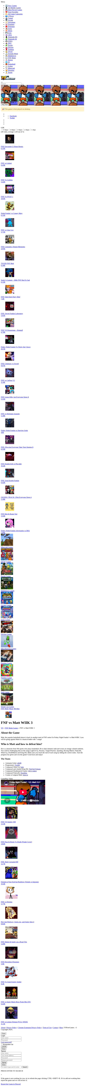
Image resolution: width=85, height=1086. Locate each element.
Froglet (17, 765)
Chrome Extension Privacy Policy (30, 1028)
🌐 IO (7, 62)
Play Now (5, 104)
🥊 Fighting (9, 49)
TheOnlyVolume (35, 769)
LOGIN (4, 1046)
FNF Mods (5, 709)
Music (11, 709)
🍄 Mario (8, 31)
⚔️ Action (9, 66)
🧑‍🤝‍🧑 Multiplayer (10, 56)
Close (3, 1033)
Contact (55, 1028)
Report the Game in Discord (11, 1084)
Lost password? (6, 1042)
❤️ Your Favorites (11, 12)
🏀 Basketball (10, 64)
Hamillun (24, 773)
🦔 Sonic (8, 29)
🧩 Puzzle (9, 45)
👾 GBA (8, 35)
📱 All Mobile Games (13, 8)
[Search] (2, 82)
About (3, 1028)
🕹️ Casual (9, 18)
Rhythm (16, 709)
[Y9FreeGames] (8, 80)
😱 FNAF (9, 52)
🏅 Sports (8, 72)
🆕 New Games (11, 6)
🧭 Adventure (10, 22)
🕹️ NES (8, 43)
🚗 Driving (9, 47)
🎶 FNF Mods (10, 58)
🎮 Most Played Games (13, 10)
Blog (61, 1028)
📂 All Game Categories (14, 14)
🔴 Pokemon (10, 26)
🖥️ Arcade (9, 20)
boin (22, 767)
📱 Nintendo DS (11, 37)
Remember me (8, 1044)
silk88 (19, 763)
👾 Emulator (9, 24)
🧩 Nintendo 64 (11, 39)
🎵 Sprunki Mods (11, 54)
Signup (4, 1062)
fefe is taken (32, 771)
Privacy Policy (12, 1028)
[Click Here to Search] (23, 84)
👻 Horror (9, 60)
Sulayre (25, 775)
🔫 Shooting (9, 70)
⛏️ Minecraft (10, 68)
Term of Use (47, 1028)
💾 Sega (8, 33)
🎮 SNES (8, 41)
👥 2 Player (9, 16)
